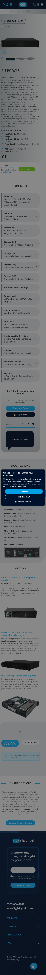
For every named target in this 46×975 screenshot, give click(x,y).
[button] (23, 502)
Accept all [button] (24, 491)
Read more (22, 486)
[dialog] (23, 487)
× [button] (41, 472)
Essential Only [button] (24, 497)
